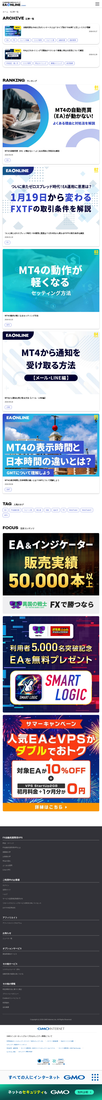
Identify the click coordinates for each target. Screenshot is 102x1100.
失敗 (47, 510)
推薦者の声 (7, 852)
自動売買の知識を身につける (13, 974)
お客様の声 (7, 856)
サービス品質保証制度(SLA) (13, 899)
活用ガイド (7, 890)
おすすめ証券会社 (9, 908)
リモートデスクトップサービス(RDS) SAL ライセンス (22, 903)
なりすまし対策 (11, 1051)
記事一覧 (15, 12)
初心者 (38, 510)
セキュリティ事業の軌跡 (25, 1051)
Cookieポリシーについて (12, 998)
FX (64, 510)
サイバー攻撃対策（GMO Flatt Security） (70, 1048)
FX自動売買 (15, 510)
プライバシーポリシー (11, 994)
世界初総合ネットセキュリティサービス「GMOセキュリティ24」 (25, 1041)
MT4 (6, 515)
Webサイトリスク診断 (67, 1041)
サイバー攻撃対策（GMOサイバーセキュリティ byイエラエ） (38, 1048)
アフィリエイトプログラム (12, 923)
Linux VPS (6, 870)
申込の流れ (7, 861)
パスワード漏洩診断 (52, 1041)
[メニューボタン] (97, 4)
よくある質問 (7, 865)
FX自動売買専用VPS (13, 838)
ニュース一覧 (7, 938)
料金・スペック (8, 843)
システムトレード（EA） (12, 969)
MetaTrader (73, 510)
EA (5, 510)
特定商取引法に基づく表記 (12, 989)
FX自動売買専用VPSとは (12, 847)
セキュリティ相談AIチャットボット (17, 1044)
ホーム (5, 12)
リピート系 (28, 510)
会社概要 (6, 1007)
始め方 (55, 510)
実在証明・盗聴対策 (12, 1048)
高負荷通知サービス (10, 954)
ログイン (6, 885)
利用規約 (6, 1003)
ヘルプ (5, 894)
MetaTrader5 (86, 510)
